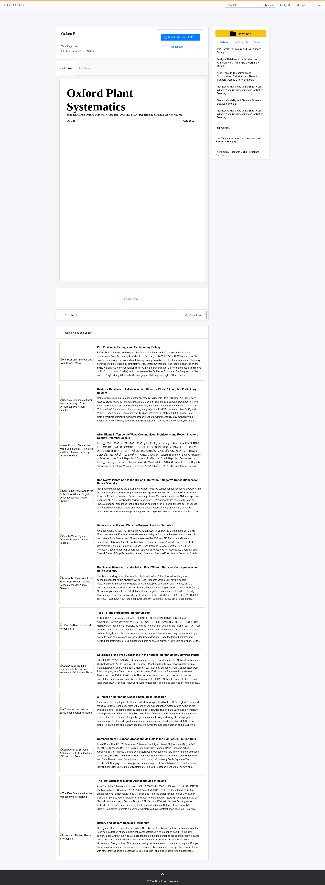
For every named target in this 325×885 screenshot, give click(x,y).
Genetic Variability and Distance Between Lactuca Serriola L (135, 525)
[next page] (76, 315)
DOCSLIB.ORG (13, 5)
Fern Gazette (222, 127)
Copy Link (194, 315)
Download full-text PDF (180, 37)
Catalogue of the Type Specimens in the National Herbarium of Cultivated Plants (148, 654)
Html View (65, 68)
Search (269, 5)
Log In (302, 5)
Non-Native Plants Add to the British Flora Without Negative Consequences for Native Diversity (147, 481)
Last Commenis (240, 42)
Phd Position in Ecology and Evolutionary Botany (129, 347)
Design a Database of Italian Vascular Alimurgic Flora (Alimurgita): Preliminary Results (147, 391)
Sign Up (286, 5)
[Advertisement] (162, 19)
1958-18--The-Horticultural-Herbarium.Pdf (123, 612)
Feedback (173, 881)
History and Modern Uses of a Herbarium (123, 823)
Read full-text (175, 46)
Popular (257, 42)
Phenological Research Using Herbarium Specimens (237, 153)
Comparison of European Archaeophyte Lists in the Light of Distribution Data (146, 739)
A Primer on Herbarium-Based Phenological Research (131, 697)
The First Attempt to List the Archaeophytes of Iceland (131, 780)
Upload (318, 5)
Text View (84, 68)
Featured (224, 41)
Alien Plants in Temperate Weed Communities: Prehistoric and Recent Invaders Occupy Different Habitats (147, 436)
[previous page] (58, 315)
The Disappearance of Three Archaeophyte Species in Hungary (238, 139)
